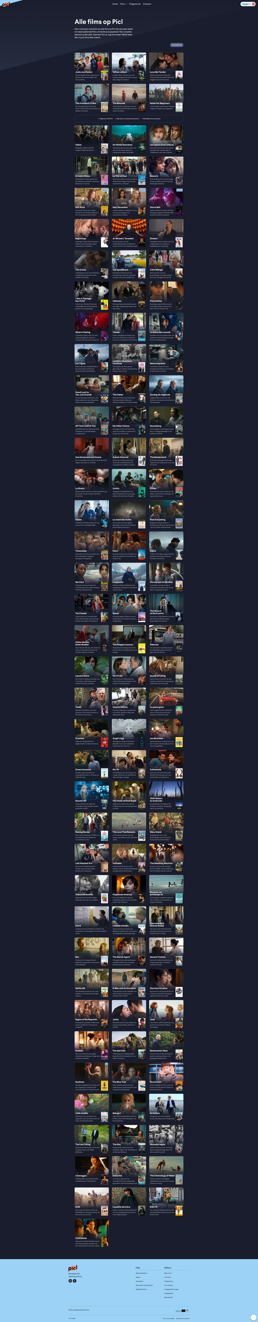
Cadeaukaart (168, 1293)
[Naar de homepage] (5, 4)
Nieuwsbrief (168, 1297)
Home (115, 4)
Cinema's (147, 4)
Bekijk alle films (141, 1289)
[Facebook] (74, 1281)
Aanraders (139, 1281)
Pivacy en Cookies (168, 1318)
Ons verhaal (168, 1285)
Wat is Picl (168, 1273)
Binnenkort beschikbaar (144, 1285)
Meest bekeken (141, 1273)
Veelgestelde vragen (171, 1289)
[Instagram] (70, 1281)
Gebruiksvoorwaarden (182, 1318)
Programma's (135, 4)
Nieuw (138, 1277)
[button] (248, 4)
